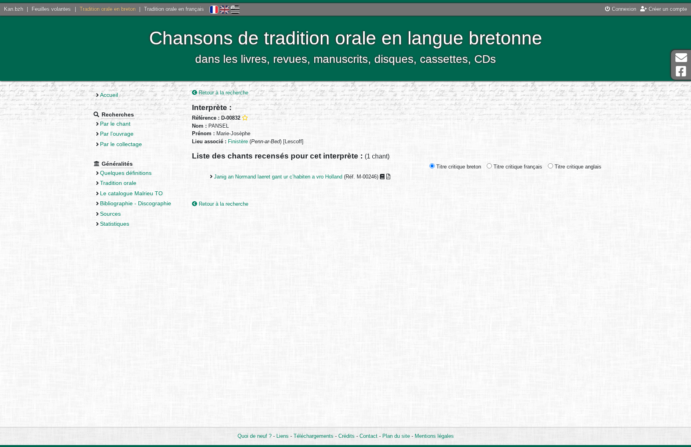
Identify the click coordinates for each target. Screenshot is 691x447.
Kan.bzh (13, 9)
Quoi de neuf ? (255, 436)
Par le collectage (121, 144)
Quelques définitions (126, 173)
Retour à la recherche (222, 93)
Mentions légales (434, 436)
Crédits (346, 436)
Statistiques (114, 223)
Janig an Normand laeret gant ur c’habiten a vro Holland (278, 177)
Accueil (109, 95)
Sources (110, 213)
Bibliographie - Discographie (135, 203)
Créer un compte (667, 9)
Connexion (623, 9)
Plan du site (396, 436)
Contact (368, 436)
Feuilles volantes (51, 9)
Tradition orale (118, 183)
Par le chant (115, 123)
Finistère (238, 141)
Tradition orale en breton (108, 9)
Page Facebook (681, 71)
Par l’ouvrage (117, 133)
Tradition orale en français (174, 9)
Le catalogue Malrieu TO (131, 193)
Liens (282, 436)
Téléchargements (314, 436)
